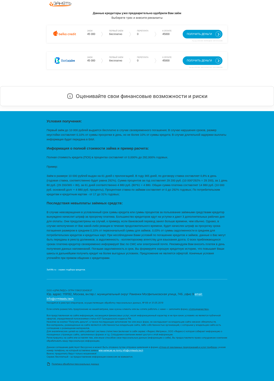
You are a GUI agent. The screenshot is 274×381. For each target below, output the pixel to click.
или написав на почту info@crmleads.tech (121, 350)
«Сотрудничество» (199, 309)
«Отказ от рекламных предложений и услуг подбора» (188, 347)
